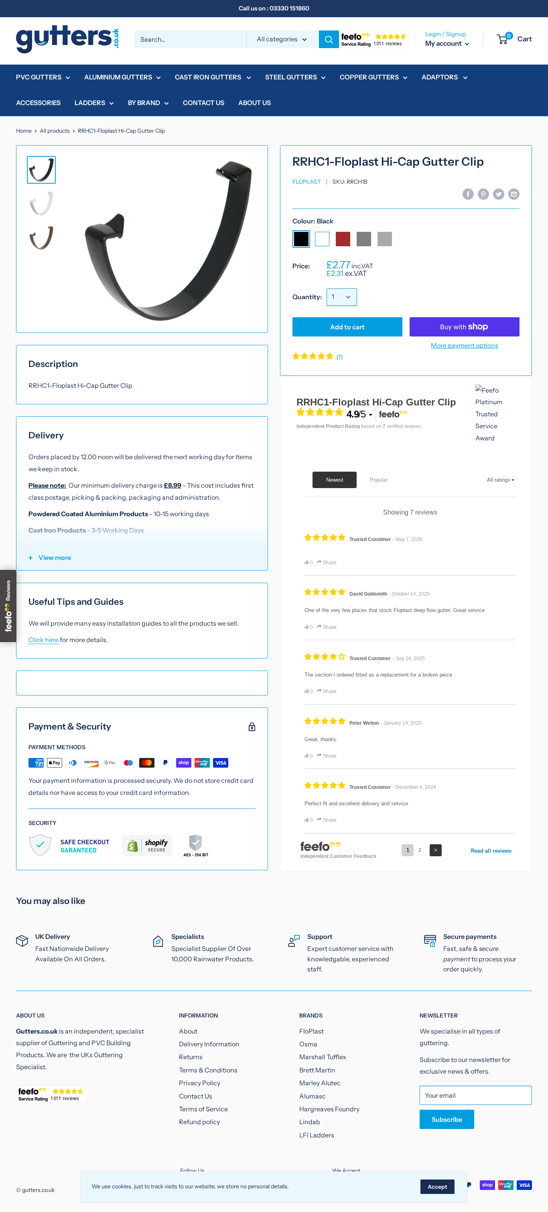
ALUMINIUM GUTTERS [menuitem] (118, 77)
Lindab (309, 1122)
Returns (191, 1057)
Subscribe (447, 1119)
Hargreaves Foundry (329, 1109)
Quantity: (307, 297)
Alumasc (312, 1096)
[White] (322, 239)
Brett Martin (317, 1070)
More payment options (464, 345)
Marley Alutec (320, 1083)
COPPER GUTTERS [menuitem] (369, 77)
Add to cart (347, 327)
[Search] (329, 39)
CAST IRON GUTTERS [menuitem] (208, 77)
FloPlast (306, 182)
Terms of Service (203, 1109)
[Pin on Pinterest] (483, 194)
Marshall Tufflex (322, 1057)
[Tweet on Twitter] (498, 194)
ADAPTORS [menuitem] (440, 77)
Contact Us (195, 1096)
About (188, 1031)
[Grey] (364, 239)
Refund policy (199, 1122)
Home (24, 130)
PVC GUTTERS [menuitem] (38, 77)
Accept (437, 1186)
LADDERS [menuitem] (90, 103)
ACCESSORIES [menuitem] (38, 103)
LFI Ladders (316, 1135)
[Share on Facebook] (468, 194)
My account (444, 43)
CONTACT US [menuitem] (203, 103)
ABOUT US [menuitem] (254, 103)
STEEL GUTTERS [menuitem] (291, 77)
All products (55, 130)
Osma (308, 1044)
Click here (43, 640)
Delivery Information (209, 1044)
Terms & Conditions (208, 1070)
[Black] (301, 239)
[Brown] (343, 239)
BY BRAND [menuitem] (144, 103)
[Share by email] (514, 194)
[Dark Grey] (385, 239)
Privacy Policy (199, 1083)
